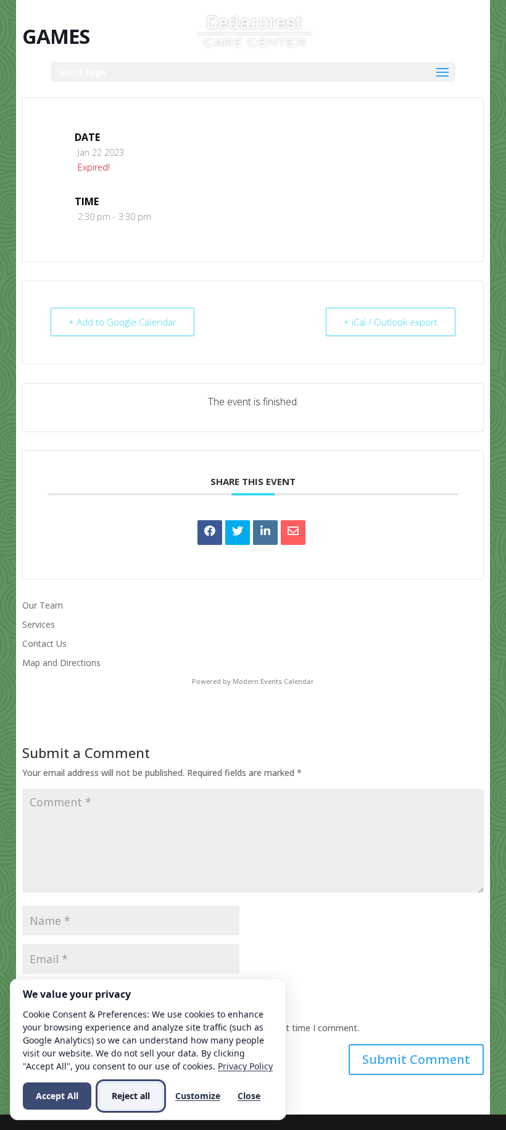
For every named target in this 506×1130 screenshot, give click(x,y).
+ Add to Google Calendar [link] (122, 322)
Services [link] (38, 624)
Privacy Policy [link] (245, 1066)
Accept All (57, 1096)
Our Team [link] (42, 605)
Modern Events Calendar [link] (273, 681)
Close (249, 1096)
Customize (197, 1096)
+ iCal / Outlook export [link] (391, 322)
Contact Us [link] (44, 643)
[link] (254, 30)
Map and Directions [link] (61, 662)
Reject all (131, 1096)
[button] (253, 72)
